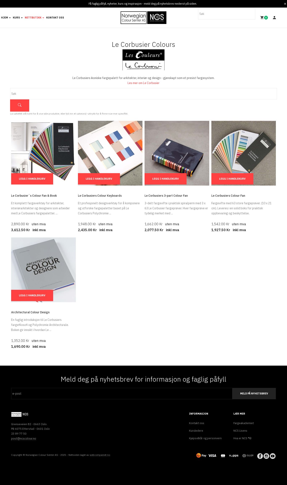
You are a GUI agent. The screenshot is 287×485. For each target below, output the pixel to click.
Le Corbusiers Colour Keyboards (100, 196)
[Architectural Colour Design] (43, 269)
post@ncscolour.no (23, 438)
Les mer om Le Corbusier (143, 83)
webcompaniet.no (100, 454)
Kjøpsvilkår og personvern (205, 438)
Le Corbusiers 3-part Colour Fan (166, 196)
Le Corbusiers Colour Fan (228, 196)
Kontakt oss (55, 17)
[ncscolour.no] (143, 17)
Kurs (17, 17)
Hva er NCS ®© (242, 438)
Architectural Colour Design (30, 312)
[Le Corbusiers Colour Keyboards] (110, 153)
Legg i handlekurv (32, 178)
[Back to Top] (283, 479)
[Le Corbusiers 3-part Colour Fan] (177, 153)
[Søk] (19, 105)
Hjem (5, 17)
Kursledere (196, 430)
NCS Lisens (240, 430)
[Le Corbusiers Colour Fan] (243, 153)
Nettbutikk (33, 17)
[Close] (285, 3)
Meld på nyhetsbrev (254, 393)
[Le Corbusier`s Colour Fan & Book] (43, 153)
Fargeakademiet (243, 423)
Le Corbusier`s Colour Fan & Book (34, 196)
